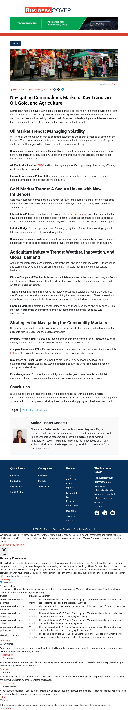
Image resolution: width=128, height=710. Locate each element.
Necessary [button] (5, 579)
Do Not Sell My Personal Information (72, 499)
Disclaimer (71, 511)
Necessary (7, 582)
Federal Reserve (79, 214)
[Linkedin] (112, 513)
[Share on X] (59, 90)
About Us (14, 475)
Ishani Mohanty (19, 90)
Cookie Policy (16, 492)
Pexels (114, 84)
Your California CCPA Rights (71, 481)
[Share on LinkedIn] (63, 90)
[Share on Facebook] (54, 90)
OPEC (41, 165)
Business (42, 475)
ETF (12, 353)
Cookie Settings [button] (7, 545)
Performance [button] (6, 655)
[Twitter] (104, 513)
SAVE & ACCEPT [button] (8, 708)
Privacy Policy (17, 486)
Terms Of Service (70, 518)
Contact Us (15, 481)
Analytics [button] (4, 669)
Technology (43, 486)
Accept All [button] (20, 545)
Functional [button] (5, 640)
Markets (42, 481)
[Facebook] (96, 513)
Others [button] (3, 697)
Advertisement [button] (7, 683)
